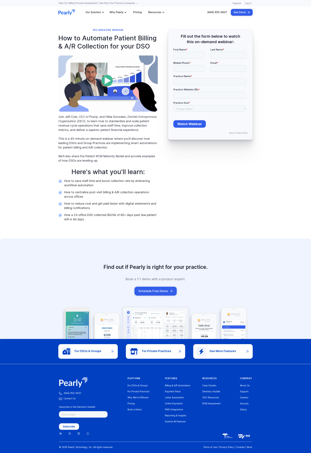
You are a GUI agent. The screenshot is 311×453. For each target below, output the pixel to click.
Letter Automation (174, 398)
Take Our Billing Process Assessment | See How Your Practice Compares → (98, 3)
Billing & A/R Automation (177, 386)
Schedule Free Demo (155, 291)
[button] (95, 12)
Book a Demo (134, 410)
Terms (231, 133)
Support (237, 3)
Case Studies (209, 386)
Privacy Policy (242, 133)
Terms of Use (210, 447)
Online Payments (174, 404)
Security (244, 404)
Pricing (137, 12)
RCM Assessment (211, 404)
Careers (244, 398)
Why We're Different (138, 398)
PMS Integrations (174, 410)
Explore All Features (175, 422)
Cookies (240, 447)
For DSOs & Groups (137, 386)
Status (243, 410)
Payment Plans (173, 392)
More (249, 447)
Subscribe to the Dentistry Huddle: (77, 407)
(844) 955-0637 (217, 12)
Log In (248, 3)
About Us (245, 386)
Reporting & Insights (175, 416)
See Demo (242, 12)
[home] (66, 12)
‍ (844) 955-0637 (70, 393)
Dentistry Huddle (211, 392)
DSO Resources (210, 398)
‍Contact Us (67, 398)
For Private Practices (138, 392)
